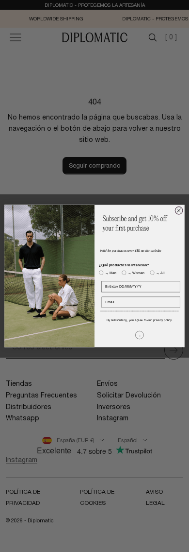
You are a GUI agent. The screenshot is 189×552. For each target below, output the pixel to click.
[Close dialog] (179, 210)
